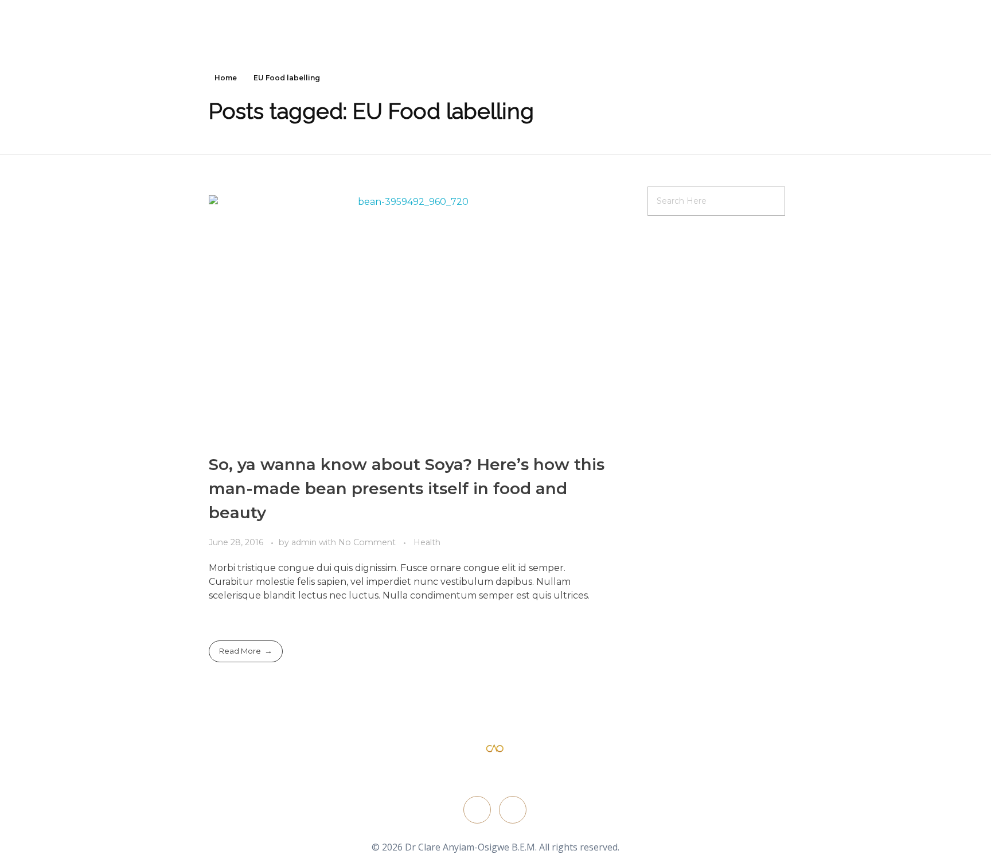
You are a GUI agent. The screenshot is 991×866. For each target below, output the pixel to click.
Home (225, 77)
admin (305, 542)
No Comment (367, 542)
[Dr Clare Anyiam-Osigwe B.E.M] (495, 749)
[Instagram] (512, 810)
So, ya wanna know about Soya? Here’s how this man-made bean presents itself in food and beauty (406, 488)
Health (426, 542)
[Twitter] (477, 810)
